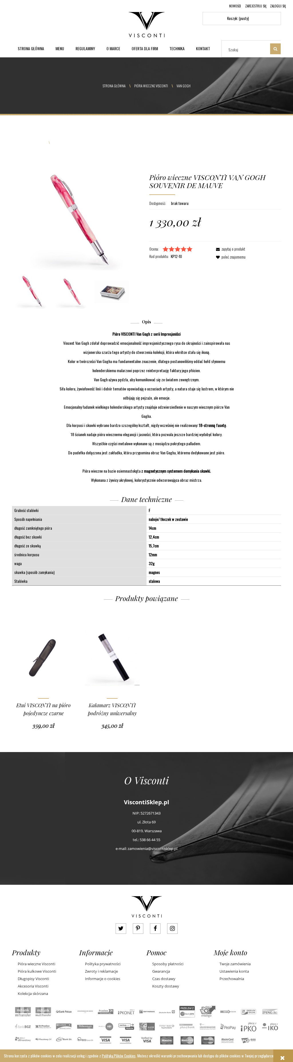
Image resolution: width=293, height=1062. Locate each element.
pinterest (138, 928)
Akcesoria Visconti (33, 986)
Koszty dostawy (165, 986)
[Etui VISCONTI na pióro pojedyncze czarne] (43, 657)
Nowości (235, 6)
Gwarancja (161, 971)
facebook (155, 928)
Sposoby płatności (167, 963)
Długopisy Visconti (33, 978)
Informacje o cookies (102, 978)
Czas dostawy (163, 978)
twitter (121, 928)
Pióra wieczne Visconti (36, 963)
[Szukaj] (275, 48)
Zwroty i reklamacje (101, 971)
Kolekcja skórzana (33, 993)
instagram (172, 928)
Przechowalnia (231, 978)
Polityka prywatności (102, 963)
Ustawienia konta (234, 971)
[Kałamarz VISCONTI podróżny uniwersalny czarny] (112, 657)
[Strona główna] (147, 23)
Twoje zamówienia (235, 963)
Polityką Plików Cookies (119, 1056)
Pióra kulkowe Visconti (37, 971)
